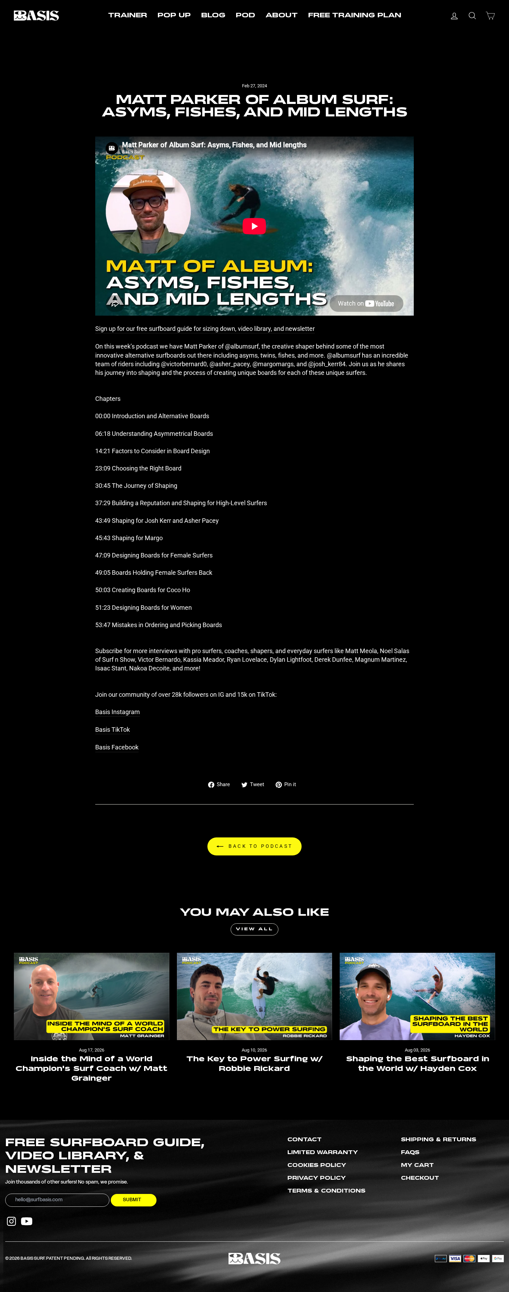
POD (245, 15)
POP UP (174, 15)
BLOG (213, 15)
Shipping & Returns (438, 1139)
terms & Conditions (326, 1191)
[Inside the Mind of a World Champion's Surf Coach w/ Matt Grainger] (91, 996)
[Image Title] (11, 1221)
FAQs (410, 1152)
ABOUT (282, 15)
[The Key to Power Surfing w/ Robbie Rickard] (254, 996)
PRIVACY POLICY (316, 1178)
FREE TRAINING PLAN (354, 15)
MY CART (417, 1165)
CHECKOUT (420, 1178)
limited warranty (322, 1152)
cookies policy (316, 1165)
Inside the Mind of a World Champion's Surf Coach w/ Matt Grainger (91, 1069)
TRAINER (127, 15)
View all (255, 929)
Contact (304, 1139)
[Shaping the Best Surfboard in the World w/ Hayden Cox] (417, 996)
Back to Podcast (259, 846)
